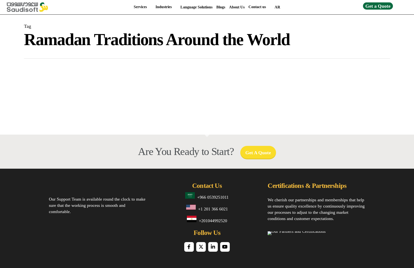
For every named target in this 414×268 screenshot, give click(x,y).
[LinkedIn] (213, 247)
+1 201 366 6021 (213, 209)
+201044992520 (213, 220)
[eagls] (355, 238)
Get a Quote (378, 6)
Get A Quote (258, 152)
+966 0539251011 (213, 197)
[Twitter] (201, 247)
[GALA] (276, 238)
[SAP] (294, 238)
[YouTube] (225, 247)
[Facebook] (189, 247)
